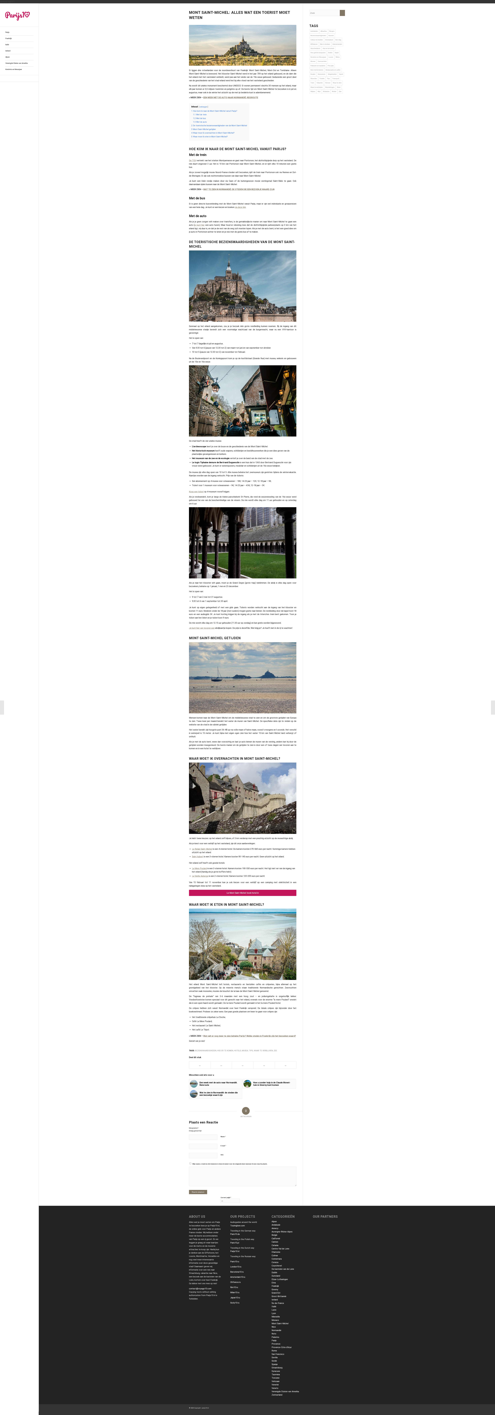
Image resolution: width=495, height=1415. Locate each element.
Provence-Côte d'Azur (282, 1347)
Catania (275, 1245)
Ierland (275, 1299)
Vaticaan (275, 1381)
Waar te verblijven (263, 1051)
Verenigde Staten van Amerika (285, 1391)
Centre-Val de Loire (280, 1248)
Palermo (275, 1337)
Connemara (277, 1259)
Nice (274, 1327)
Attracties (323, 31)
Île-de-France (278, 1303)
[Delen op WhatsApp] (242, 1065)
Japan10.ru (235, 1297)
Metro (338, 57)
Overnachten (322, 61)
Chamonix (276, 1252)
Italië (274, 1306)
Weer (339, 87)
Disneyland (329, 40)
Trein (312, 83)
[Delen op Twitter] (221, 1065)
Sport (341, 74)
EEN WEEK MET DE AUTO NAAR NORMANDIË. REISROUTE (230, 97)
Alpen (274, 1221)
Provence (276, 1344)
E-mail (223, 1146)
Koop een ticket (196, 491)
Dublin (274, 1272)
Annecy (275, 1228)
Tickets (321, 78)
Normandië (276, 1330)
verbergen (203, 107)
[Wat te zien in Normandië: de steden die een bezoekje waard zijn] (493, 707)
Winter (334, 91)
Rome (274, 1350)
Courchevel (277, 1265)
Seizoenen (321, 74)
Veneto (275, 1388)
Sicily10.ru (234, 1303)
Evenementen (337, 44)
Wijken (313, 91)
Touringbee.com (237, 1225)
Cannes (275, 1242)
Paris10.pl (234, 1243)
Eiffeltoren (314, 44)
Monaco (275, 1320)
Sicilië (274, 1361)
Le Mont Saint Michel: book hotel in (243, 893)
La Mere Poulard (199, 868)
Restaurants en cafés (333, 70)
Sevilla (275, 1357)
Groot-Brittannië (279, 1296)
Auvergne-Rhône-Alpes (282, 1231)
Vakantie (320, 83)
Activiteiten (314, 31)
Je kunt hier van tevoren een (202, 628)
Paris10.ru (234, 1261)
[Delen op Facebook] (200, 1065)
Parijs (274, 1340)
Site (222, 1155)
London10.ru (235, 1267)
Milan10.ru (234, 1292)
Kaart (337, 53)
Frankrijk (275, 1286)
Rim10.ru (234, 1287)
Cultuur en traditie (317, 40)
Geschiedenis (315, 48)
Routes (313, 74)
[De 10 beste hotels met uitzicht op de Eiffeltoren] (2, 707)
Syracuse (276, 1371)
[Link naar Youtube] (19, 78)
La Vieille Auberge (200, 876)
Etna (274, 1282)
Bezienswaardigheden (205, 1051)
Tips (251, 1051)
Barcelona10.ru (237, 1272)
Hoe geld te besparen (318, 53)
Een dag (338, 40)
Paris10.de (235, 1234)
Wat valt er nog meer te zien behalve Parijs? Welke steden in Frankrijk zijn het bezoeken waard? (249, 1036)
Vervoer (327, 83)
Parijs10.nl (234, 1251)
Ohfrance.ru (235, 1282)
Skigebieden (332, 74)
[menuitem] (19, 32)
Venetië (275, 1384)
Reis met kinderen (317, 70)
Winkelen (326, 91)
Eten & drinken (325, 44)
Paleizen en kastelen (318, 66)
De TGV (192, 160)
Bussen (331, 35)
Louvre (331, 57)
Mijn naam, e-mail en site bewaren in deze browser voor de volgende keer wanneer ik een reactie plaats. (229, 1164)
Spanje (275, 1364)
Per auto (331, 66)
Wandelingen (330, 87)
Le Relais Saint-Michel (202, 849)
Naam (223, 1137)
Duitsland (276, 1276)
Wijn (319, 91)
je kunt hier (199, 225)
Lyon (274, 1313)
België (274, 1235)
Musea (245, 1051)
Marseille (276, 1316)
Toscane (275, 1378)
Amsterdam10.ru (237, 1277)
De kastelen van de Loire (283, 1269)
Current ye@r (226, 1197)
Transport (335, 78)
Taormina (276, 1374)
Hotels (237, 1051)
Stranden (314, 78)
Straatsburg (277, 1367)
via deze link (240, 207)
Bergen (331, 31)
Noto (274, 1333)
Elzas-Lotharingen (280, 1279)
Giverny (275, 1289)
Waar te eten (337, 83)
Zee (275, 1051)
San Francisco (278, 1354)
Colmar (275, 1255)
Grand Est (276, 1293)
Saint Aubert (197, 856)
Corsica (275, 1262)
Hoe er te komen (225, 1051)
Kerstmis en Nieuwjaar (318, 57)
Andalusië (276, 1225)
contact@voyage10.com (200, 1288)
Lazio (274, 1310)
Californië (276, 1238)
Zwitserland (277, 1395)
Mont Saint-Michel (280, 1323)
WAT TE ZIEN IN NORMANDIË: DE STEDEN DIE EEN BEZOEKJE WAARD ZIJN (238, 189)
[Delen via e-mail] (264, 1065)
